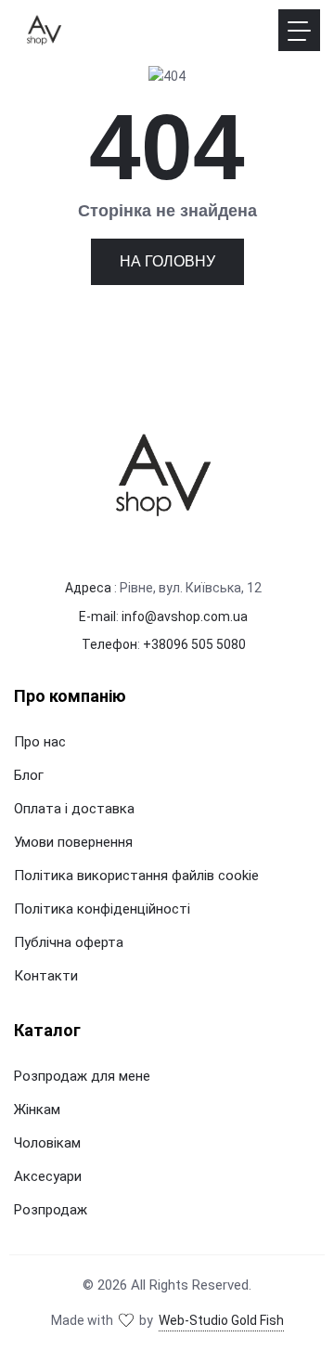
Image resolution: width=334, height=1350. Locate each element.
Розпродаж (50, 1209)
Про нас (40, 741)
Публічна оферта (68, 942)
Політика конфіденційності (102, 909)
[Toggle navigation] (299, 30)
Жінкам (37, 1109)
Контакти (46, 975)
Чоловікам (47, 1143)
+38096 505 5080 (194, 644)
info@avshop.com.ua (185, 616)
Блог (29, 775)
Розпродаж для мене (82, 1076)
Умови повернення (73, 842)
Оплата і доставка (74, 808)
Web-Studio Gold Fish (221, 1320)
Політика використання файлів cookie (136, 875)
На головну (167, 261)
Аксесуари (48, 1176)
